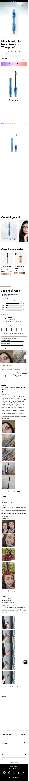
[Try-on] (16, 254)
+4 (15, 274)
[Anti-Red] (6, 274)
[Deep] (24, 273)
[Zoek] (21, 5)
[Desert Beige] (4, 274)
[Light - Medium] (15, 273)
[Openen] (25, 5)
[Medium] (20, 273)
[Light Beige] (2, 274)
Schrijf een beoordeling (15, 51)
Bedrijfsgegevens (13, 766)
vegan (3, 37)
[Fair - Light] (17, 273)
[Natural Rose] (8, 274)
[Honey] (10, 274)
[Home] (5, 5)
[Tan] (22, 273)
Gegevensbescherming (14, 768)
